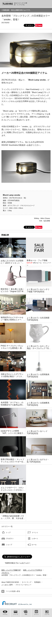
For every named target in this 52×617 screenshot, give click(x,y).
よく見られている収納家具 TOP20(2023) (38, 404)
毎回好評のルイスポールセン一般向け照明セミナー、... (13, 318)
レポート (35, 538)
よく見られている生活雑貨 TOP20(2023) (38, 319)
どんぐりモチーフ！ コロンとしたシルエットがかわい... (13, 489)
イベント (35, 532)
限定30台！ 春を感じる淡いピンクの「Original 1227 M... (13, 290)
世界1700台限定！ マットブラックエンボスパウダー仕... (13, 460)
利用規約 (37, 582)
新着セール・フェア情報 (37, 260)
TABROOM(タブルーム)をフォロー (17, 563)
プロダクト (10, 538)
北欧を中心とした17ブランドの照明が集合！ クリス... (12, 375)
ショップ (9, 544)
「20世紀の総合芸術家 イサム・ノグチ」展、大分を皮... (13, 517)
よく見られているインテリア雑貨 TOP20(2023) (38, 290)
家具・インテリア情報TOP (11, 570)
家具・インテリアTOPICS (32, 570)
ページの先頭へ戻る (13, 591)
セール (34, 544)
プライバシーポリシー (23, 585)
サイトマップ (26, 582)
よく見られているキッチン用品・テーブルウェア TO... (39, 347)
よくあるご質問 (7, 585)
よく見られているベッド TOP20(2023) (37, 432)
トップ (8, 532)
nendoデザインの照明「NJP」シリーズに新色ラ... (13, 432)
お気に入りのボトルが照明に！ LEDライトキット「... (12, 262)
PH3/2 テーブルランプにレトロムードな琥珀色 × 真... (12, 347)
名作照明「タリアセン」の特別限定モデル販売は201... (12, 403)
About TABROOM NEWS (10, 582)
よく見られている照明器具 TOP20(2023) (38, 375)
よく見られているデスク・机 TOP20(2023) (38, 460)
